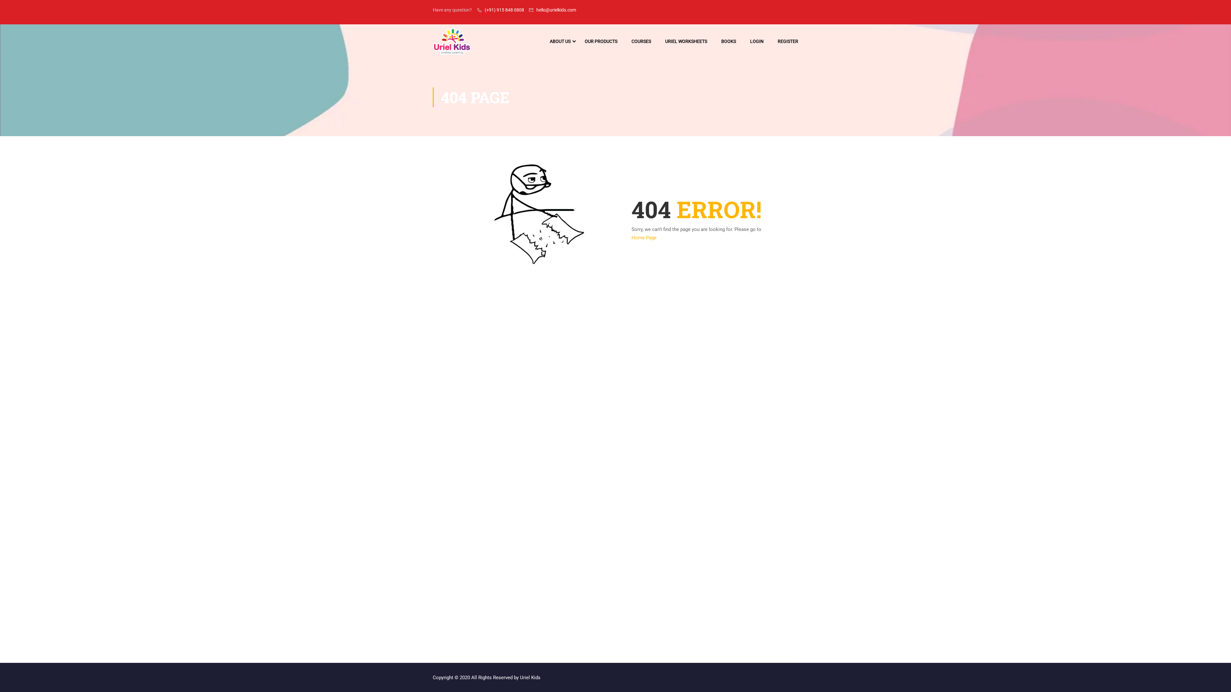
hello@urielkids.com (556, 9)
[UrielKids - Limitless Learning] (452, 41)
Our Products (601, 41)
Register (788, 41)
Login (757, 41)
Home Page (644, 238)
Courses (641, 41)
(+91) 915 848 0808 (504, 9)
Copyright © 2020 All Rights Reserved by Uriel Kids (486, 677)
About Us (560, 41)
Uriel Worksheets (686, 41)
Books (728, 41)
